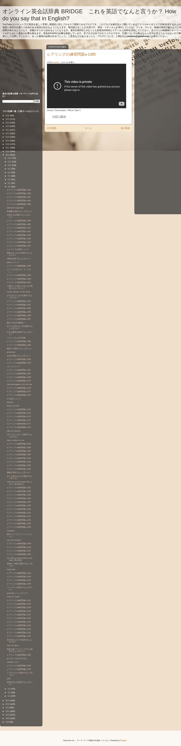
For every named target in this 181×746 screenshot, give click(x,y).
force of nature (13, 645)
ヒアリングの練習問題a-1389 (19, 312)
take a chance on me (15, 440)
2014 (7, 701)
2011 (7, 711)
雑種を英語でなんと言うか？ (19, 472)
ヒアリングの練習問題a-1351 (19, 523)
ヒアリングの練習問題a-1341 (19, 600)
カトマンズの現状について (18, 249)
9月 (9, 169)
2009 (7, 718)
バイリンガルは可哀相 (16, 338)
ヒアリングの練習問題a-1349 (19, 544)
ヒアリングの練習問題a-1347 (19, 551)
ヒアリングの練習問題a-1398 (19, 242)
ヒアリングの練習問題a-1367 (19, 451)
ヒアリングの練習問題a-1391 (19, 305)
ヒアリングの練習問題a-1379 (19, 381)
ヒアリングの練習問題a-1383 (19, 363)
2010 (7, 715)
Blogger (123, 740)
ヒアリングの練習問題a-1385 (19, 345)
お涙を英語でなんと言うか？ (19, 356)
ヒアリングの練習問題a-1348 (19, 547)
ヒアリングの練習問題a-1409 (19, 190)
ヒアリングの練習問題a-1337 (19, 615)
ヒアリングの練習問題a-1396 (19, 266)
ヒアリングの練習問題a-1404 (19, 221)
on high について (14, 399)
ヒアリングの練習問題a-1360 (19, 491)
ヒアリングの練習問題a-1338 (19, 611)
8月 (9, 172)
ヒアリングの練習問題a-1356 (19, 505)
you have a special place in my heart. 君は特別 (19, 559)
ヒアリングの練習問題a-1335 (19, 622)
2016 (7, 151)
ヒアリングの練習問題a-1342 (19, 584)
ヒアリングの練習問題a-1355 (19, 509)
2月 (9, 692)
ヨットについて (13, 366)
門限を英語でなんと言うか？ (19, 259)
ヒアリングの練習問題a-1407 (19, 197)
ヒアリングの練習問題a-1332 (19, 633)
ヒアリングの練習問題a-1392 (19, 301)
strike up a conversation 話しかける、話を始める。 (20, 483)
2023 (7, 126)
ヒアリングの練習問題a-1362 (19, 469)
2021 (7, 133)
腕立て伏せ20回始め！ (16, 323)
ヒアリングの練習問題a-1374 (19, 413)
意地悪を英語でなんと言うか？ (20, 211)
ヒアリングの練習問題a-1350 (19, 527)
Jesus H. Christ (13, 597)
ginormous (11, 352)
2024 (7, 123)
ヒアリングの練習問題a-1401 (19, 231)
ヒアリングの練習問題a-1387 (19, 319)
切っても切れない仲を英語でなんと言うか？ (20, 327)
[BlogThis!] (56, 116)
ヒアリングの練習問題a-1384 (19, 359)
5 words (55, 62)
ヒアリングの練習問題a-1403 (19, 224)
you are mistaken (14, 540)
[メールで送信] (53, 116)
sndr (103, 740)
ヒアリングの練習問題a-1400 (19, 235)
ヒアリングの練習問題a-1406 (19, 201)
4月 (9, 187)
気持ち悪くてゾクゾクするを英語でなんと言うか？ (20, 650)
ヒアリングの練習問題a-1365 (19, 458)
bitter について (13, 262)
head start (11, 569)
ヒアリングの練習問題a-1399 (19, 239)
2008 (7, 722)
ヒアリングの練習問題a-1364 (19, 462)
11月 (10, 162)
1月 (9, 696)
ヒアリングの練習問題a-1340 (19, 604)
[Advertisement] (20, 68)
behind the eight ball (15, 208)
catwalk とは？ (13, 662)
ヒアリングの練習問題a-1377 (19, 391)
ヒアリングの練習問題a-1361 (19, 488)
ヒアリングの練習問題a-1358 (19, 498)
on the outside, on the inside (18, 292)
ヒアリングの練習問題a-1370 (19, 427)
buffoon (10, 402)
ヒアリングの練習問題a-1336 (19, 618)
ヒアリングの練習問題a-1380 (19, 377)
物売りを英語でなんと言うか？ (20, 348)
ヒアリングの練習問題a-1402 (19, 228)
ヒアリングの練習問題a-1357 (19, 502)
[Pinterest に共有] (64, 116)
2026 (7, 115)
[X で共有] (59, 116)
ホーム (88, 128)
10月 (10, 165)
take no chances (14, 431)
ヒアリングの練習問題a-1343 (19, 580)
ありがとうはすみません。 (18, 658)
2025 (7, 119)
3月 (9, 689)
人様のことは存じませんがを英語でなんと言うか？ (20, 287)
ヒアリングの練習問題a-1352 (19, 520)
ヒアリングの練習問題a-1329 (19, 666)
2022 (7, 130)
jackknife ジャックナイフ (17, 593)
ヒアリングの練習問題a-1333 (19, 629)
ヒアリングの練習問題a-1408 (19, 193)
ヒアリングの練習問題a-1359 (19, 495)
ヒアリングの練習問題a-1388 (19, 315)
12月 (10, 158)
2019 (7, 141)
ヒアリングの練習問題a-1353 (19, 516)
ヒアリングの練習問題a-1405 (19, 204)
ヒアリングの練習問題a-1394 (19, 279)
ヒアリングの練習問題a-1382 (19, 370)
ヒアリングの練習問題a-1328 (19, 669)
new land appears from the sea (19, 384)
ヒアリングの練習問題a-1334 (19, 625)
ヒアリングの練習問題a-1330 (19, 655)
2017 (7, 148)
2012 (7, 708)
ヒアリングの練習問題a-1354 (19, 513)
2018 (7, 144)
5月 (9, 183)
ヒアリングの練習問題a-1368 (19, 447)
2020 (7, 137)
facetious (10, 531)
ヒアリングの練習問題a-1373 (19, 416)
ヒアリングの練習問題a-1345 (19, 573)
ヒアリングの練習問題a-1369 (19, 444)
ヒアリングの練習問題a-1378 (19, 388)
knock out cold (13, 406)
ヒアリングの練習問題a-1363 (19, 465)
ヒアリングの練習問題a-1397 (19, 246)
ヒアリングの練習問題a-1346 (19, 554)
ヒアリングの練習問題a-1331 (19, 636)
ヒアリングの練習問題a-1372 (19, 420)
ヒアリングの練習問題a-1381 (19, 374)
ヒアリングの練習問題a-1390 (19, 308)
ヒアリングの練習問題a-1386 (19, 341)
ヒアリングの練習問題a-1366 (19, 454)
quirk (9, 678)
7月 (9, 176)
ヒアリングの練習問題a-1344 (19, 577)
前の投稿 (125, 128)
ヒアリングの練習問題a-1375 (19, 409)
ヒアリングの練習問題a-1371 (19, 424)
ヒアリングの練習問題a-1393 (19, 282)
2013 (7, 704)
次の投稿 (51, 128)
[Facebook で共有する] (61, 116)
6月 (9, 179)
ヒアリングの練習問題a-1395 (19, 275)
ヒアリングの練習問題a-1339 (19, 607)
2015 (7, 155)
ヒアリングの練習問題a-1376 (19, 395)
